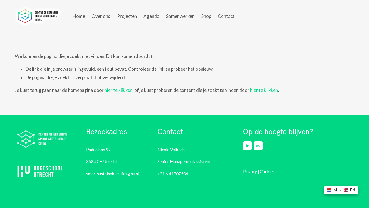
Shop (206, 16)
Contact (226, 16)
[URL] (258, 145)
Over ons (101, 16)
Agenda (151, 16)
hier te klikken (118, 90)
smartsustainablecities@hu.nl (112, 173)
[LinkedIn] (247, 145)
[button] (332, 190)
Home (79, 16)
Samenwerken (180, 16)
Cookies (267, 171)
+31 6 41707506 (172, 173)
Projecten (127, 16)
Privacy (250, 171)
